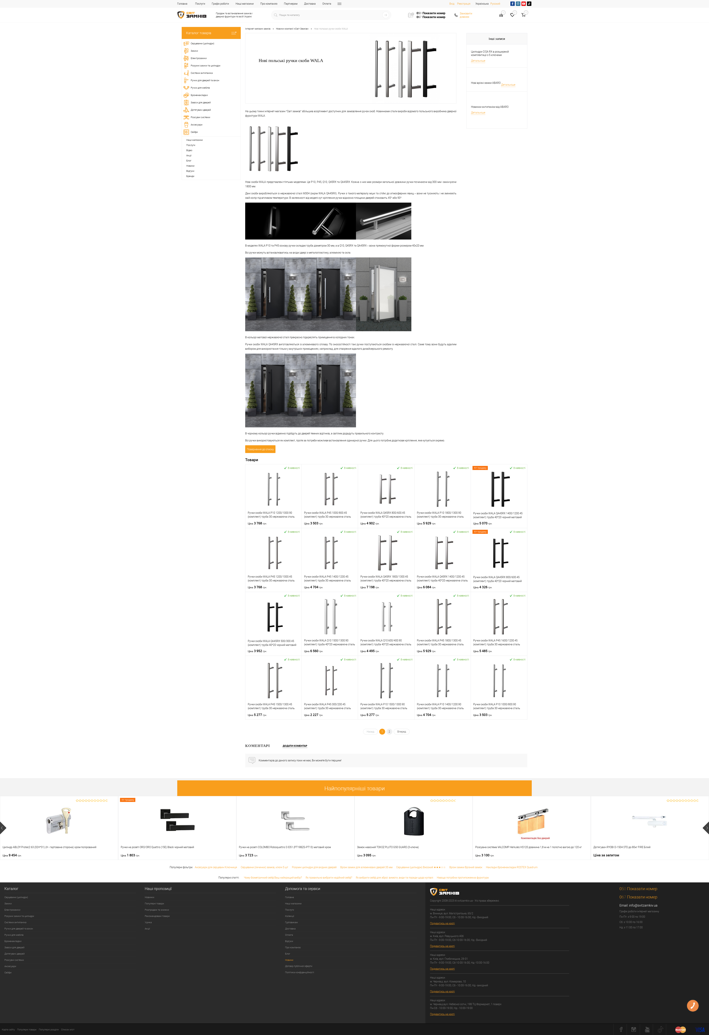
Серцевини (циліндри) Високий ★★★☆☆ (421, 867)
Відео (189, 150)
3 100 (484, 855)
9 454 (12, 855)
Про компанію (268, 3)
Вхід (451, 3)
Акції (188, 155)
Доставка (310, 3)
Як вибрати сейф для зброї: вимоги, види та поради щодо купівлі (394, 877)
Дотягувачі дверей (14, 953)
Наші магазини (245, 3)
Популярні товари (154, 903)
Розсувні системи (14, 960)
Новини (190, 165)
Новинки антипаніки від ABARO (489, 106)
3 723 (248, 855)
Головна (182, 3)
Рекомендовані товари (157, 916)
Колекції (289, 916)
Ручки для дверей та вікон (18, 928)
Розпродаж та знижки (157, 909)
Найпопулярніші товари (354, 788)
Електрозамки (12, 909)
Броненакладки (12, 941)
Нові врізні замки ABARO (486, 82)
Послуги (200, 3)
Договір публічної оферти (298, 966)
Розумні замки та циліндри (19, 916)
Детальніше (478, 60)
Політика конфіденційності (299, 972)
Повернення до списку (260, 449)
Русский (495, 3)
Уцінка (148, 922)
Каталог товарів (198, 33)
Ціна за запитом (606, 855)
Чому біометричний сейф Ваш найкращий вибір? (273, 877)
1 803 (130, 855)
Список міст (67, 1029)
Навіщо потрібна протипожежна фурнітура (463, 877)
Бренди (190, 176)
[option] (59, 828)
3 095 (366, 855)
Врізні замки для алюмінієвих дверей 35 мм (366, 867)
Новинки (149, 897)
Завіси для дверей (14, 947)
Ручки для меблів (13, 935)
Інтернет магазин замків (257, 28)
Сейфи (7, 972)
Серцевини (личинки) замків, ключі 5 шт (264, 867)
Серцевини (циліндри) (16, 897)
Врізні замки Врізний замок (465, 867)
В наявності (294, 468)
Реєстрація (463, 3)
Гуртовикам (291, 922)
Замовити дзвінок (466, 15)
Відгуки (190, 171)
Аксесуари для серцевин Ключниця (216, 867)
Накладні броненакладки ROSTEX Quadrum (511, 867)
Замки (8, 903)
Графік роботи (220, 3)
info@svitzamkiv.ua (643, 905)
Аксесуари (10, 966)
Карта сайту (8, 1029)
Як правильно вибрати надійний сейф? (329, 877)
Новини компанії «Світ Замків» (292, 28)
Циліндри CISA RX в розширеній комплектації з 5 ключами (490, 53)
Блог (188, 160)
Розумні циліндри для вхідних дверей (314, 867)
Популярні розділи (49, 1029)
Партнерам (290, 3)
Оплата (326, 3)
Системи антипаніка (15, 922)
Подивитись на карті (442, 923)
